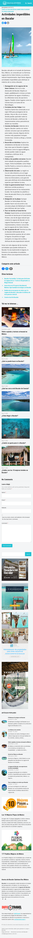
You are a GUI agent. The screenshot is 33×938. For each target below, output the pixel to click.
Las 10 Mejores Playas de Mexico (13, 815)
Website (4, 507)
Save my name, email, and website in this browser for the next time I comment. (16, 518)
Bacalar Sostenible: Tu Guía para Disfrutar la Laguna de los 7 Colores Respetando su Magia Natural (17, 281)
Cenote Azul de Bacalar (11, 297)
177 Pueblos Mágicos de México (13, 854)
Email (4, 500)
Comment (5, 523)
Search (28, 554)
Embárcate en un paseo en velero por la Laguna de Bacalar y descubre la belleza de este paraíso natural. (17, 292)
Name (4, 492)
